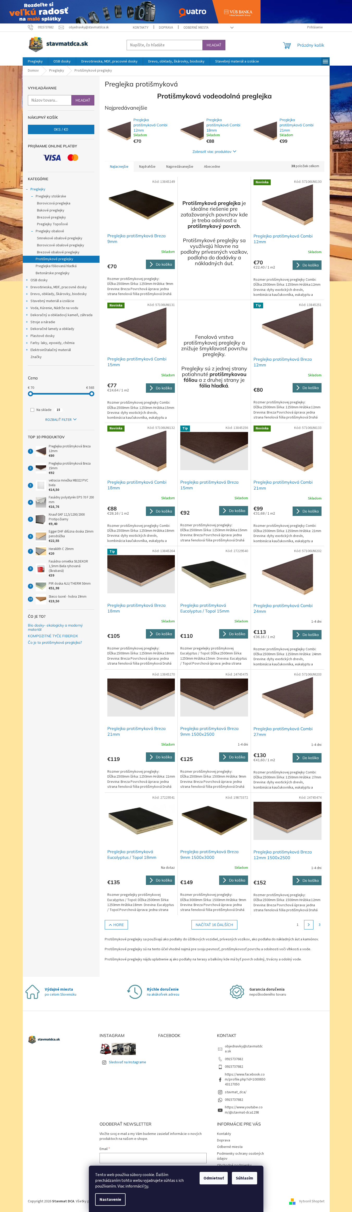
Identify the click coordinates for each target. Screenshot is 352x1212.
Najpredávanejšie (179, 166)
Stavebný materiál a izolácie (52, 301)
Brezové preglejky (51, 217)
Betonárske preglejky (53, 273)
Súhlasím (244, 1178)
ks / (61, 129)
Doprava (166, 27)
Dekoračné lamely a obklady (52, 329)
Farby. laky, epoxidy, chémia (52, 343)
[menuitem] (35, 61)
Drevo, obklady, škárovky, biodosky (58, 294)
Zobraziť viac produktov (212, 151)
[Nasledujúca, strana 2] (308, 924)
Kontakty (141, 27)
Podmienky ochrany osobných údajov (240, 1156)
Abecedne (212, 166)
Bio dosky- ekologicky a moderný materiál (55, 627)
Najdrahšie (147, 166)
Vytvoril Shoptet (311, 1201)
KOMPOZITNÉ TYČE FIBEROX (53, 636)
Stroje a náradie (42, 322)
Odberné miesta (195, 27)
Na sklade (48, 410)
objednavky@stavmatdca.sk (244, 1049)
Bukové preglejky (50, 210)
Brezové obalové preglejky (58, 252)
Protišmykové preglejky (54, 259)
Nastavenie (110, 1199)
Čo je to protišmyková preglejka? (55, 643)
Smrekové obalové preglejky (59, 238)
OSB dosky (39, 280)
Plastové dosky (42, 336)
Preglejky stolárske (51, 196)
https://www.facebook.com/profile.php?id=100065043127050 (245, 1079)
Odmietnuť (213, 1178)
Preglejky (37, 189)
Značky (36, 357)
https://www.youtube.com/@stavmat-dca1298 (244, 1110)
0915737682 (234, 1059)
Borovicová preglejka (53, 203)
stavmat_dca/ (235, 1092)
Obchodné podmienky (234, 1165)
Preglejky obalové (50, 231)
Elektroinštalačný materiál (50, 350)
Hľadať (214, 45)
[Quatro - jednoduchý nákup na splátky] (130, 11)
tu (146, 1186)
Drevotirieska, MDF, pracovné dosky (58, 287)
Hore (118, 924)
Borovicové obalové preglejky (60, 245)
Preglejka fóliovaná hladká (56, 266)
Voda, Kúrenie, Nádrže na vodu (54, 308)
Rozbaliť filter (58, 419)
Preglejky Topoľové (52, 224)
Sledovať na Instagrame (127, 1062)
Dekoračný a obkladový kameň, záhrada (61, 315)
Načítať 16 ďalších (214, 924)
